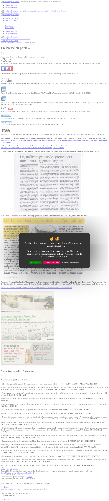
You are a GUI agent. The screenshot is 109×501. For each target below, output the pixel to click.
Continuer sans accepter (70, 263)
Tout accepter (35, 263)
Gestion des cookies (51, 263)
